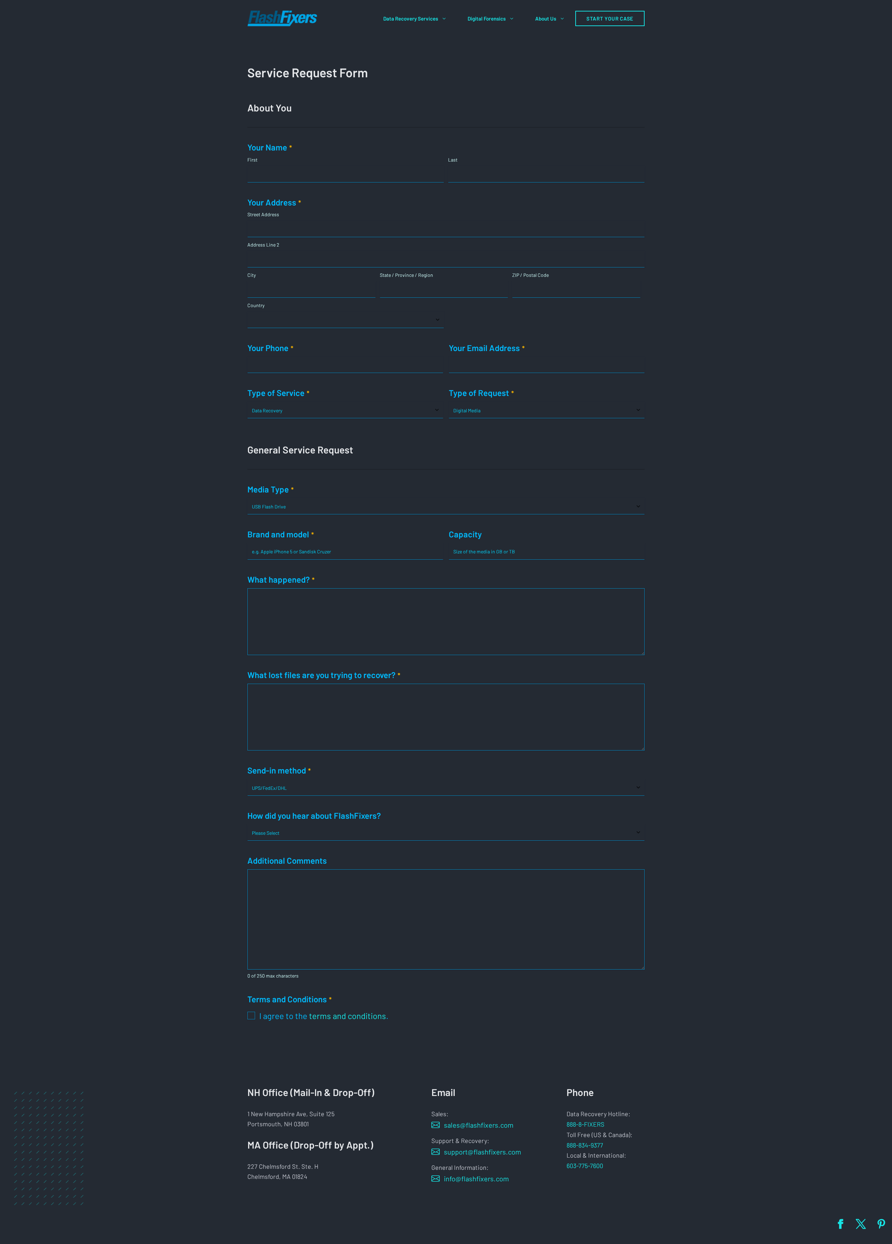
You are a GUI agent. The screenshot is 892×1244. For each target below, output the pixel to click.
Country (255, 305)
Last (452, 160)
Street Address (263, 214)
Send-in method (279, 770)
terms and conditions (347, 1016)
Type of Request (481, 393)
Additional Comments (287, 860)
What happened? (281, 579)
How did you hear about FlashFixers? (314, 815)
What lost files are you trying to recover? (323, 675)
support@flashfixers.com (482, 1152)
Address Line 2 (263, 245)
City (251, 275)
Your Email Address (487, 348)
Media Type (270, 489)
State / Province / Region (406, 275)
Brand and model (280, 534)
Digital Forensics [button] (487, 18)
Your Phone (270, 348)
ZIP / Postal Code (530, 275)
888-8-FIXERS (586, 1124)
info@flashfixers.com (476, 1178)
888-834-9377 (585, 1145)
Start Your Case (609, 18)
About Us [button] (545, 18)
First (252, 160)
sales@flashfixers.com (479, 1125)
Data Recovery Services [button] (410, 18)
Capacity (465, 534)
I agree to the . (324, 1016)
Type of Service (278, 393)
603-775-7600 (585, 1165)
